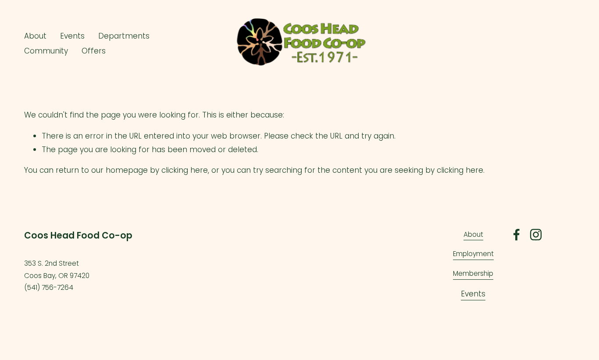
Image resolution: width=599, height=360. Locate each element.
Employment (473, 253)
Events (473, 294)
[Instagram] (536, 234)
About (473, 234)
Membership (473, 273)
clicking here (184, 170)
